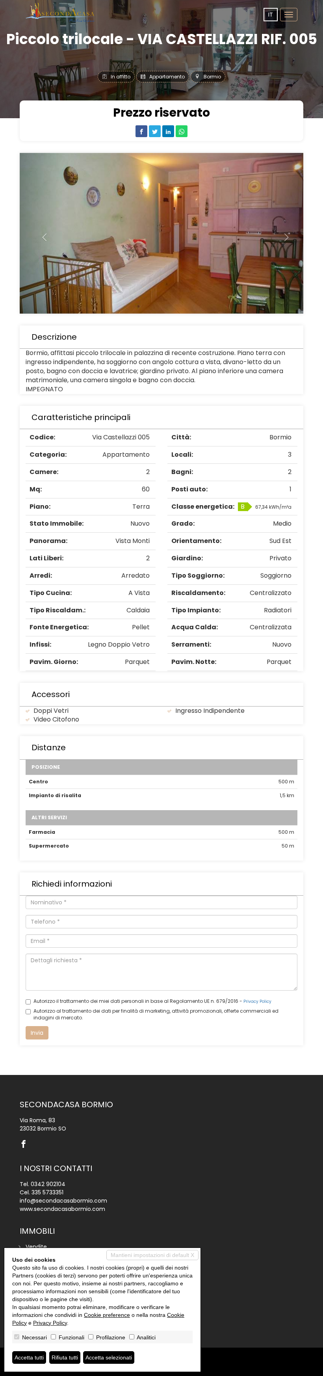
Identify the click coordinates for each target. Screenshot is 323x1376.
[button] (41, 233)
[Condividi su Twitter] (155, 131)
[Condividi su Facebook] (141, 131)
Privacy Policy (257, 1001)
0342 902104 (48, 1184)
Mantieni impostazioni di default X (152, 1255)
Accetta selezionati (108, 1357)
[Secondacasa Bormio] (61, 12)
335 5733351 (47, 1192)
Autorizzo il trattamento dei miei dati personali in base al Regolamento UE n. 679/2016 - (152, 1001)
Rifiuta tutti (65, 1357)
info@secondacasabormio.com (63, 1201)
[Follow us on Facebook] (26, 1145)
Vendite (36, 1247)
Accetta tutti (29, 1357)
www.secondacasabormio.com (62, 1209)
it (270, 15)
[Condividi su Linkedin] (168, 131)
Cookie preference (107, 1315)
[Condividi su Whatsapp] (181, 131)
